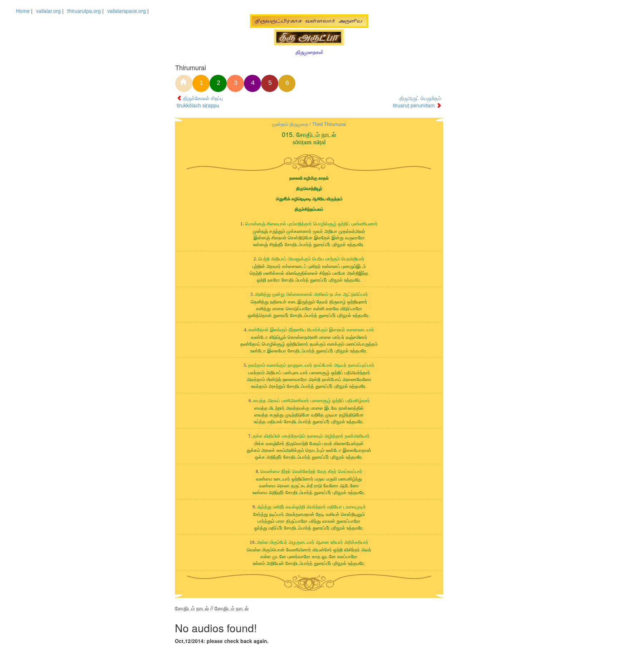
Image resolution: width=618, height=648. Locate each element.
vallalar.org (48, 10)
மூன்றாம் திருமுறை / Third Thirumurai (309, 124)
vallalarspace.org (126, 10)
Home (23, 10)
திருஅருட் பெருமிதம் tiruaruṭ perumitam (417, 101)
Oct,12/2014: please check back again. (222, 640)
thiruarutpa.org (84, 10)
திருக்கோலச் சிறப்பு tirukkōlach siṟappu (200, 101)
